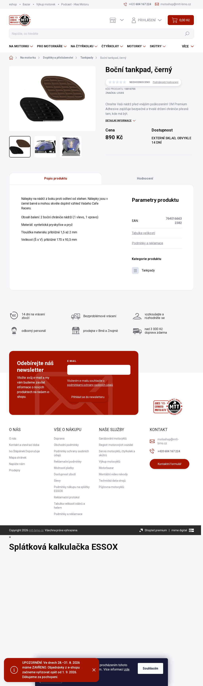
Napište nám (17, 464)
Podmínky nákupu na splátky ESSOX (72, 489)
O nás (12, 438)
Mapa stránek (17, 457)
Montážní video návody (113, 474)
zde (126, 669)
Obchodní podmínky (66, 444)
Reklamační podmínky (67, 461)
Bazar (26, 4)
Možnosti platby (64, 468)
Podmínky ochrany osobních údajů (71, 453)
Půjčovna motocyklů (111, 487)
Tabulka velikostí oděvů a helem (69, 505)
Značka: (114, 93)
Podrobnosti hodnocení (165, 82)
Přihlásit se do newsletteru (87, 397)
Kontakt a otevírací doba (24, 444)
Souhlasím (150, 668)
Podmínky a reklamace (147, 243)
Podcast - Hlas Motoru (75, 4)
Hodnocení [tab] (145, 178)
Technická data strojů (112, 480)
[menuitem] (21, 46)
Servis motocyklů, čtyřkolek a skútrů (117, 453)
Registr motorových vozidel (116, 444)
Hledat (187, 33)
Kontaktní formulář (169, 464)
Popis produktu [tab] (55, 178)
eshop (13, 4)
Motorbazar (106, 468)
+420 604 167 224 (169, 451)
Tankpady (148, 270)
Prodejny (14, 470)
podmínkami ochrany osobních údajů (90, 384)
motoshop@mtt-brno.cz (168, 441)
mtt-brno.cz (36, 530)
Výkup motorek (45, 4)
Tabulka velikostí (143, 233)
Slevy (57, 480)
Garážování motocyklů (113, 438)
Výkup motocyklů (109, 461)
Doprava (59, 438)
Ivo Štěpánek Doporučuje (24, 451)
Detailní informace (118, 120)
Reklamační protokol (66, 497)
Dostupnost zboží (65, 474)
